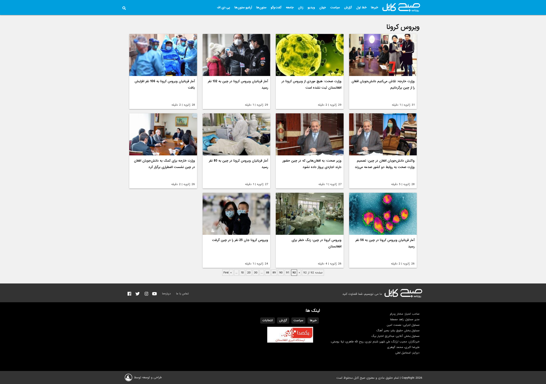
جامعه (290, 7)
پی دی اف (223, 7)
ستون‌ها (261, 7)
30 (255, 272)
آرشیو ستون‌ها (243, 7)
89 (274, 272)
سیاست (335, 7)
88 (267, 272)
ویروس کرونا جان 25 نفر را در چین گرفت (240, 240)
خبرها (374, 7)
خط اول (361, 7)
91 (287, 272)
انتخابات (267, 320)
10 (242, 272)
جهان (322, 7)
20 (249, 272)
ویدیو (311, 7)
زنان (300, 7)
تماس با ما (182, 294)
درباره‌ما (166, 294)
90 (281, 272)
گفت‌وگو (276, 7)
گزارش (348, 7)
